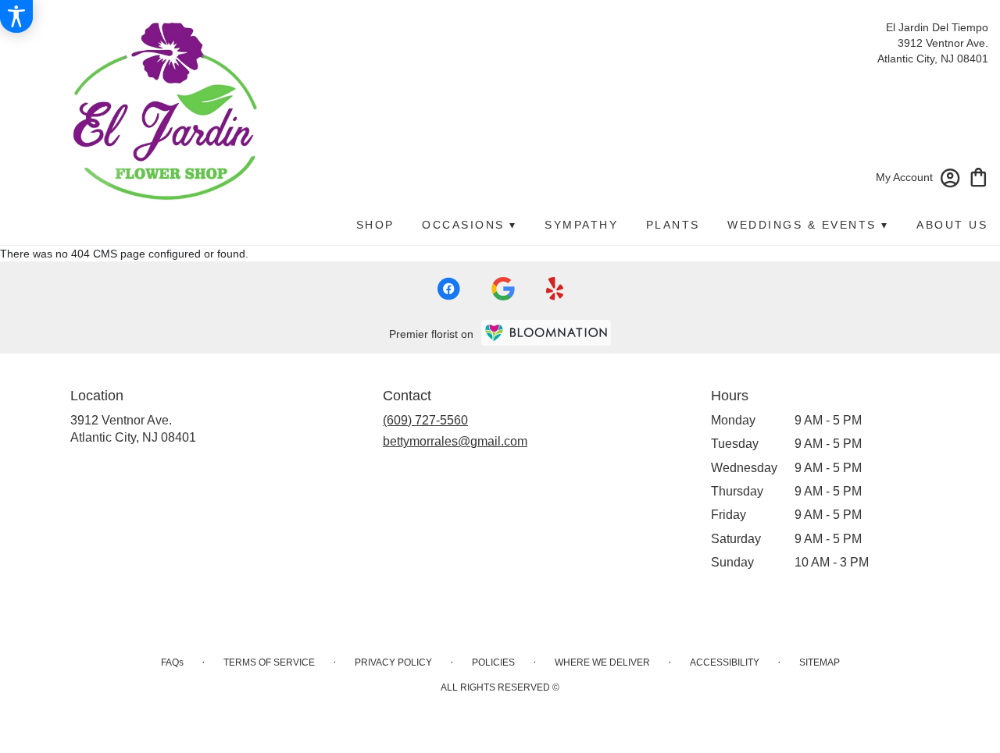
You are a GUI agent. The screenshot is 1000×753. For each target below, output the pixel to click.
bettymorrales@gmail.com (455, 441)
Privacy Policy (393, 662)
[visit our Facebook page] (448, 288)
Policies (493, 662)
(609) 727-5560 (425, 420)
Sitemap (819, 662)
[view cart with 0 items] (978, 176)
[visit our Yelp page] (555, 288)
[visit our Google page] (503, 288)
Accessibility (724, 662)
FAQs (172, 662)
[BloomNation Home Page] (546, 333)
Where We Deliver (602, 662)
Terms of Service (269, 662)
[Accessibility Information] (16, 16)
